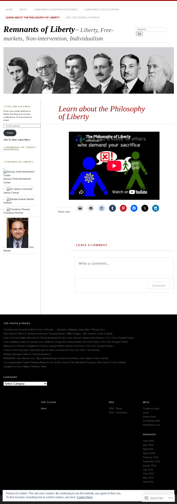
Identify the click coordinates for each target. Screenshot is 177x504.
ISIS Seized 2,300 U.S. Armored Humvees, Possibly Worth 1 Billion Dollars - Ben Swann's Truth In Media (57, 333)
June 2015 (148, 441)
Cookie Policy (85, 497)
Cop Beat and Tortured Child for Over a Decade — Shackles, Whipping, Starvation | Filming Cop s (54, 329)
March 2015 (149, 453)
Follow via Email (18, 106)
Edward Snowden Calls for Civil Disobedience (27, 354)
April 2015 (148, 449)
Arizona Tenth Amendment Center (17, 181)
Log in (146, 412)
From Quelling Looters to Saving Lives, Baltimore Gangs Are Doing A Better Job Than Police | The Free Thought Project (65, 342)
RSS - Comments (118, 412)
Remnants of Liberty (39, 29)
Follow (10, 133)
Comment (159, 285)
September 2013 (151, 461)
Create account (151, 408)
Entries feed (149, 416)
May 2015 (148, 445)
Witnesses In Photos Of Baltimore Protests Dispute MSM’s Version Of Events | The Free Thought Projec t (58, 346)
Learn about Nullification (101, 9)
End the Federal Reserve (83, 17)
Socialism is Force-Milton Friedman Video (25, 366)
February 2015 (150, 457)
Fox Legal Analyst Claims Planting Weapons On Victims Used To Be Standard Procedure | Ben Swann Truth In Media (64, 362)
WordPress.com (151, 425)
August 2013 (149, 465)
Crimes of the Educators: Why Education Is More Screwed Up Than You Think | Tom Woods (51, 350)
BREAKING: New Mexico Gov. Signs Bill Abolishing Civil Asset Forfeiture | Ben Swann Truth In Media (55, 358)
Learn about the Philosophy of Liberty (33, 17)
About (23, 9)
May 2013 (148, 477)
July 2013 (148, 469)
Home (9, 9)
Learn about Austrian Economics (56, 9)
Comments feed (151, 420)
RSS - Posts (115, 408)
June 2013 (148, 473)
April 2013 (148, 481)
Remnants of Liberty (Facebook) (19, 148)
